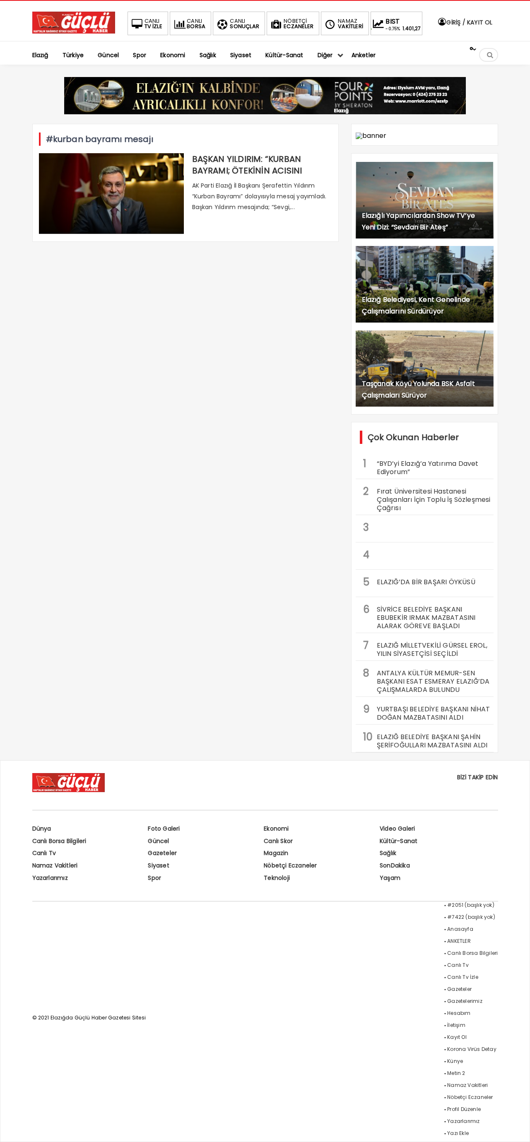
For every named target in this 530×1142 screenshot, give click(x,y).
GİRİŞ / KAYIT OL (468, 22)
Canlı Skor (278, 841)
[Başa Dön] (515, 1127)
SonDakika (395, 865)
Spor (154, 878)
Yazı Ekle (458, 1133)
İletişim (456, 1025)
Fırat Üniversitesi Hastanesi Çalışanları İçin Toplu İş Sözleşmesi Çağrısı (427, 498)
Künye (455, 1061)
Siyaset (158, 865)
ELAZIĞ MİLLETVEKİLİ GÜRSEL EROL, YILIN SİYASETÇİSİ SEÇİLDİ (425, 648)
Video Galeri (397, 828)
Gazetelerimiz (464, 1001)
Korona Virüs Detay (471, 1049)
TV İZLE (153, 23)
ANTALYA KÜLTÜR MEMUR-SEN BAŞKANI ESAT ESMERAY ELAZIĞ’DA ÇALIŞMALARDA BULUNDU (426, 680)
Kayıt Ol (457, 1037)
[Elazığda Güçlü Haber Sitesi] (73, 31)
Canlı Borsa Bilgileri (59, 841)
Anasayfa (460, 928)
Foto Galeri (164, 828)
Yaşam (390, 878)
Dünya (41, 828)
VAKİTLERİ (350, 23)
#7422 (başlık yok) (471, 916)
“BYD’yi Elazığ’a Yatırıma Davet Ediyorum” (421, 467)
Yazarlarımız (50, 878)
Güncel (158, 841)
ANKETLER (459, 940)
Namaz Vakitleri (55, 865)
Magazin (276, 853)
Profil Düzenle (464, 1109)
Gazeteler (162, 853)
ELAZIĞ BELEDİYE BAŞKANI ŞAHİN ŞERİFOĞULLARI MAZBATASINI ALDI (425, 740)
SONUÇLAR (244, 23)
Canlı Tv (44, 853)
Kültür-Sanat (398, 841)
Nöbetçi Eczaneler (290, 865)
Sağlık (388, 853)
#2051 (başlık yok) (470, 904)
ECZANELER (298, 23)
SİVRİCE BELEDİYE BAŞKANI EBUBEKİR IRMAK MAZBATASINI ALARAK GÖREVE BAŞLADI (419, 616)
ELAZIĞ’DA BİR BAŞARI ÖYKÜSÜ (419, 582)
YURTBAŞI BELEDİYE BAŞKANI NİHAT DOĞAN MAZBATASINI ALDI (426, 712)
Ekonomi (276, 828)
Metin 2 (456, 1073)
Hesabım (458, 1013)
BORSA (196, 23)
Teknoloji (277, 878)
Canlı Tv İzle (462, 977)
